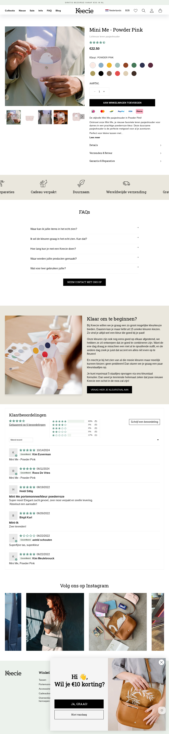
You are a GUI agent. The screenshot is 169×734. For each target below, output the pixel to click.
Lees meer (94, 137)
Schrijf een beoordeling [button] (144, 421)
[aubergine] (150, 65)
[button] (144, 11)
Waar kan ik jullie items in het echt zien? (53, 229)
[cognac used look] (125, 65)
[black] (101, 73)
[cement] (125, 73)
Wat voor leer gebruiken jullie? (48, 268)
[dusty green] (117, 65)
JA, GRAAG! (79, 704)
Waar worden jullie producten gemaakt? (53, 258)
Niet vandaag (79, 714)
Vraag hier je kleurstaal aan (109, 389)
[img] (27, 450)
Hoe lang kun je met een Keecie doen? (53, 248)
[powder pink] (92, 65)
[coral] (117, 73)
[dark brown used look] (134, 73)
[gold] (92, 73)
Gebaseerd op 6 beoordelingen (27, 424)
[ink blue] (142, 65)
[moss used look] (109, 73)
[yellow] (109, 65)
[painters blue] (101, 65)
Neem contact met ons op (84, 282)
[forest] (134, 65)
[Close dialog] (161, 662)
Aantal (94, 83)
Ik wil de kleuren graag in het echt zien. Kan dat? (58, 238)
